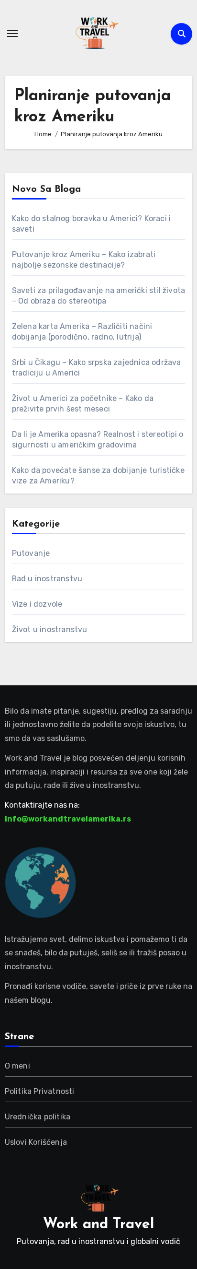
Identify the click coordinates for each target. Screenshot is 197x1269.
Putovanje (31, 553)
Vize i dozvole (37, 604)
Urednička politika (38, 1116)
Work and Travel (98, 1224)
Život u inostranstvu (50, 629)
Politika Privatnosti (40, 1091)
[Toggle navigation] (12, 33)
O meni (17, 1065)
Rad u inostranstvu (47, 578)
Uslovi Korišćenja (36, 1142)
